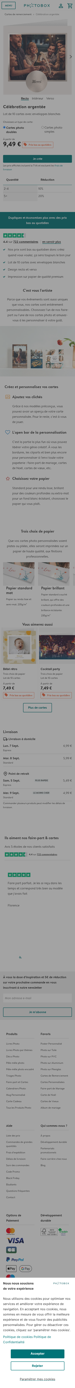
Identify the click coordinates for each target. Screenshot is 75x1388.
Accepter (38, 1353)
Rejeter (37, 1366)
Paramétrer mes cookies (37, 1379)
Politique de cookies (18, 1337)
